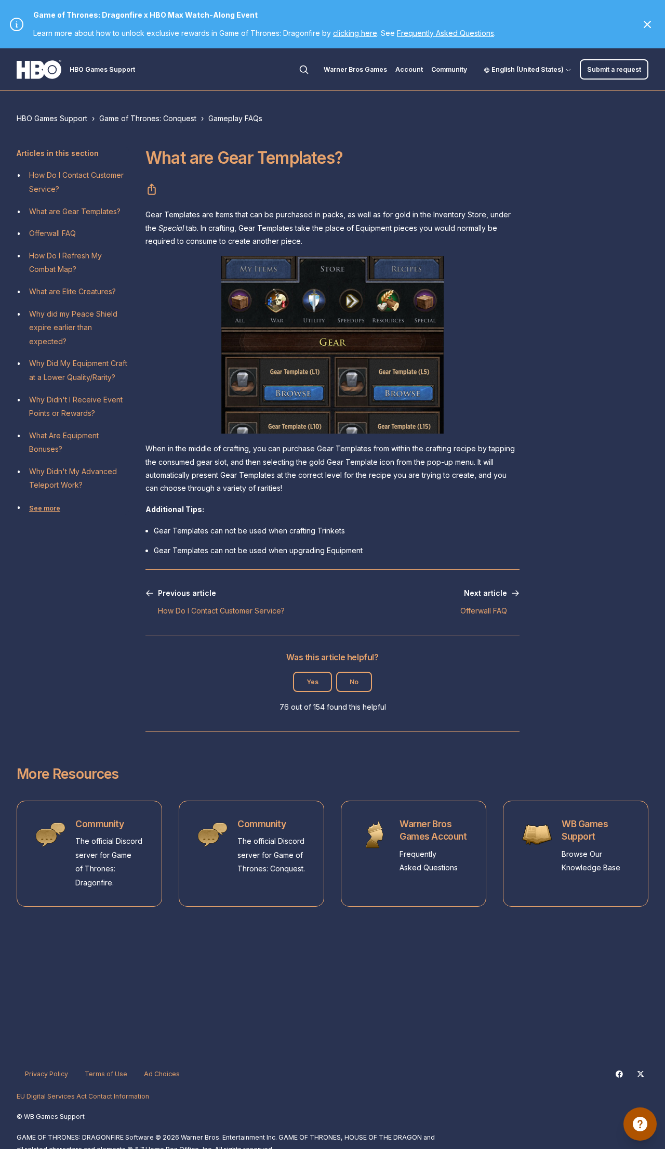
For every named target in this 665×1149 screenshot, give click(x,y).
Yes (312, 682)
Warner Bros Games (355, 69)
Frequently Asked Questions (445, 33)
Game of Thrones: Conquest (147, 118)
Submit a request (614, 69)
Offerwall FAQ (52, 233)
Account (409, 69)
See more (44, 508)
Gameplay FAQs (235, 118)
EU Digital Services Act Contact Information (83, 1096)
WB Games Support (585, 830)
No (354, 682)
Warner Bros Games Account (433, 830)
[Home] (39, 69)
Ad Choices (162, 1074)
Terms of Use (106, 1074)
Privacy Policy (46, 1074)
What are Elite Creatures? (72, 291)
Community (449, 69)
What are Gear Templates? (75, 211)
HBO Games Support (52, 118)
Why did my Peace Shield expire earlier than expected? (73, 327)
